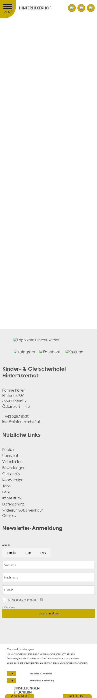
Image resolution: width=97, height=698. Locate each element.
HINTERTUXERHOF (35, 8)
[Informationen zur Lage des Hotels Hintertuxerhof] (91, 8)
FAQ (6, 492)
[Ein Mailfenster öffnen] (72, 8)
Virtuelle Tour (13, 461)
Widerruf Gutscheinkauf (22, 510)
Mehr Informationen (17, 667)
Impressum (11, 498)
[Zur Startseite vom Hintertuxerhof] (48, 696)
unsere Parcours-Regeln (55, 331)
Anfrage (19, 696)
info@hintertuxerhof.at (28, 326)
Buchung (78, 696)
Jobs (6, 486)
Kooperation (12, 480)
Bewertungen (13, 467)
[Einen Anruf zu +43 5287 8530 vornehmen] (81, 8)
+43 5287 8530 (17, 416)
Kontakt (8, 449)
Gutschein (11, 474)
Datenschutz (13, 504)
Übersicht (10, 455)
